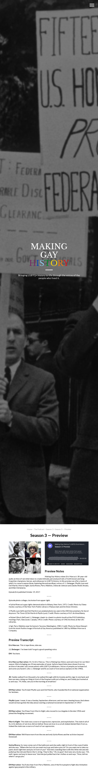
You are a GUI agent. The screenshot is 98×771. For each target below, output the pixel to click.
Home (29, 529)
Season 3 (49, 529)
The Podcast (39, 529)
